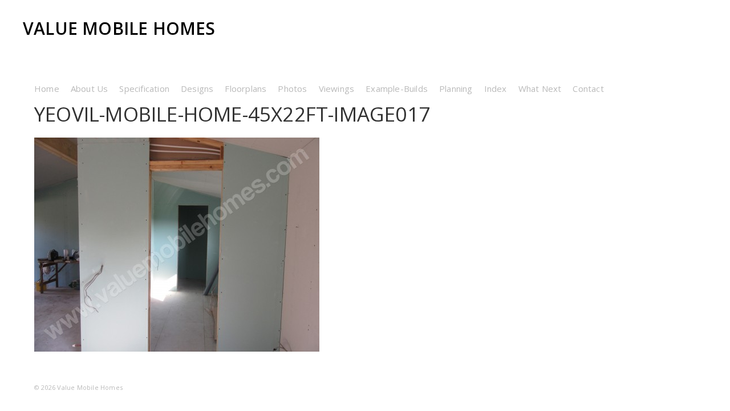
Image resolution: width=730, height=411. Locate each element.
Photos (292, 88)
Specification (144, 88)
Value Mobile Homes (119, 28)
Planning (456, 88)
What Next (540, 88)
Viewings (337, 88)
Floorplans (245, 88)
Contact (588, 88)
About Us (89, 88)
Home (46, 88)
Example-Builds (397, 88)
